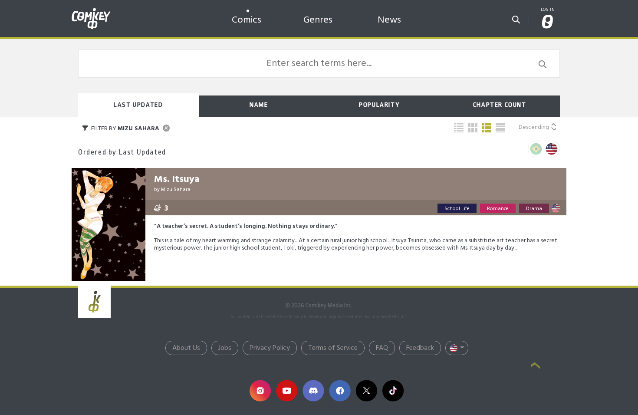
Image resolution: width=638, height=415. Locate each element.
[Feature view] (500, 127)
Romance (498, 208)
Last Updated (138, 105)
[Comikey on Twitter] (366, 390)
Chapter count (499, 105)
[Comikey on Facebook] (339, 390)
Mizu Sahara (176, 189)
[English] (551, 148)
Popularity (379, 105)
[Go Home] (91, 10)
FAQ (382, 348)
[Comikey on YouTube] (286, 390)
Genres (317, 20)
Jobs (224, 348)
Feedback (420, 348)
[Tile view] (472, 127)
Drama (534, 208)
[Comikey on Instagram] (260, 390)
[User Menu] (547, 22)
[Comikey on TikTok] (393, 390)
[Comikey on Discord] (313, 390)
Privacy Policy (270, 348)
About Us (186, 348)
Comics (246, 20)
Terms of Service (333, 348)
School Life (457, 208)
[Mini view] (459, 127)
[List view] (486, 127)
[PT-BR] (536, 148)
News (389, 20)
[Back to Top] (535, 366)
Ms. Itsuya (177, 179)
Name (259, 105)
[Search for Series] (516, 17)
